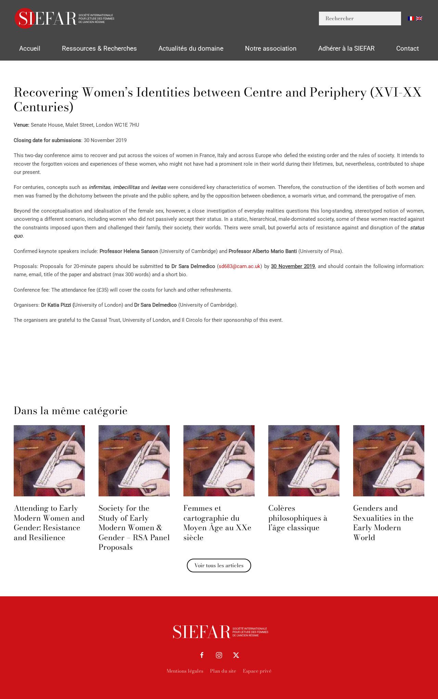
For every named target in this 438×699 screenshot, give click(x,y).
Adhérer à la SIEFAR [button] (346, 48)
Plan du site (223, 671)
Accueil (29, 48)
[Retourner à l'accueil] (65, 18)
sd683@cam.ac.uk (239, 266)
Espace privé (257, 671)
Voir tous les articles (219, 565)
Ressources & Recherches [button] (99, 48)
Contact (407, 48)
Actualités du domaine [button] (190, 48)
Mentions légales (185, 671)
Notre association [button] (271, 48)
